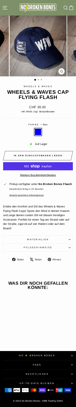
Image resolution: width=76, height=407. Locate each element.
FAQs (37, 364)
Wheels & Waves (38, 86)
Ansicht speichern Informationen (26, 195)
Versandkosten (47, 111)
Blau (38, 132)
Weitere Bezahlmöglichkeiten (38, 175)
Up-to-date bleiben (37, 383)
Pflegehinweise (38, 247)
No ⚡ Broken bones (37, 355)
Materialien (38, 239)
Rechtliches (37, 374)
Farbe (37, 124)
